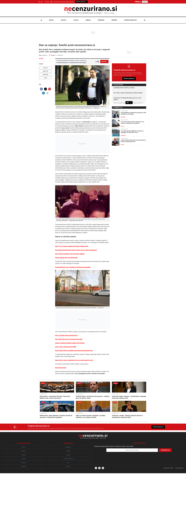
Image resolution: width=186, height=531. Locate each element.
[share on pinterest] (49, 89)
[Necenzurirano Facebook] (39, 1)
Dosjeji (76, 20)
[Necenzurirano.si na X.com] (41, 1)
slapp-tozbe (45, 71)
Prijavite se (165, 450)
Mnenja (88, 20)
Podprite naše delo (130, 20)
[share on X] (45, 89)
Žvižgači (114, 20)
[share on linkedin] (43, 93)
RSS (48, 1)
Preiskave (101, 20)
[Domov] (41, 20)
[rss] (103, 468)
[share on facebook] (41, 89)
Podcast (63, 20)
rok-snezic (45, 67)
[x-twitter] (99, 468)
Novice (51, 20)
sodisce (45, 77)
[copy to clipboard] (47, 93)
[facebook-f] (96, 468)
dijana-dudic (45, 74)
